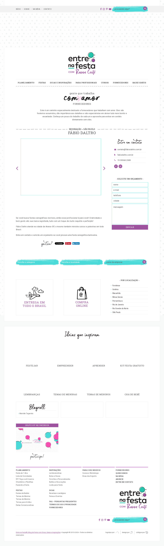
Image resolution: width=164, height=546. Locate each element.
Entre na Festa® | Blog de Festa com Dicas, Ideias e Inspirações (38, 532)
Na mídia (120, 476)
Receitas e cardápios (57, 493)
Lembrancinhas (55, 473)
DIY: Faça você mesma (25, 479)
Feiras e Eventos (55, 496)
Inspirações (55, 470)
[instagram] (104, 9)
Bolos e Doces (54, 476)
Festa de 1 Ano (22, 473)
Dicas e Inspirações (60, 82)
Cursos (105, 82)
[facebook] (101, 9)
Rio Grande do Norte (120, 308)
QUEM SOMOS (122, 473)
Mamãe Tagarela (26, 413)
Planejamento (26, 82)
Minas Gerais (117, 297)
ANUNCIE (119, 479)
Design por (126, 532)
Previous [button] (17, 167)
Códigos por (140, 532)
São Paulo (89, 129)
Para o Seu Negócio (91, 470)
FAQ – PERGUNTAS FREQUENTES (62, 501)
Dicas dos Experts (89, 476)
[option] (60, 167)
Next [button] (104, 167)
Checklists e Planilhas (24, 482)
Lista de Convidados (24, 476)
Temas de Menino (23, 499)
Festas (42, 82)
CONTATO (48, 9)
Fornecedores (120, 82)
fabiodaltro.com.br (125, 155)
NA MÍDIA (36, 9)
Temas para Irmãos (23, 502)
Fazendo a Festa (22, 485)
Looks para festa (56, 485)
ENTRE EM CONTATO (124, 482)
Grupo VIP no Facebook (37, 425)
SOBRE (27, 9)
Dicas (52, 490)
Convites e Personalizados (59, 479)
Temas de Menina (23, 496)
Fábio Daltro (82, 132)
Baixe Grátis (139, 82)
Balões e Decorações (57, 482)
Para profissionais (86, 82)
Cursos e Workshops (90, 473)
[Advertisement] (82, 30)
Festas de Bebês (22, 493)
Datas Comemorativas (25, 505)
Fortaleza (116, 285)
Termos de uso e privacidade (62, 504)
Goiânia (115, 289)
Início (18, 9)
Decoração (75, 129)
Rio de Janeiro (118, 305)
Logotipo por (110, 532)
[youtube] (110, 9)
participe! (37, 457)
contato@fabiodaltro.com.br (129, 149)
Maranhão (116, 293)
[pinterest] (107, 9)
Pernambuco (117, 301)
